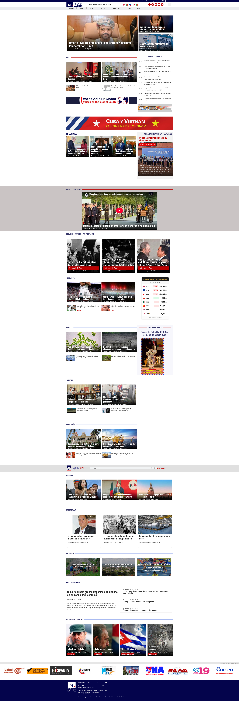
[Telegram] (159, 4)
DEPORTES (71, 278)
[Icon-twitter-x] (152, 4)
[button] (169, 4)
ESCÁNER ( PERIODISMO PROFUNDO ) (80, 234)
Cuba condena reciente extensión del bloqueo (140, 610)
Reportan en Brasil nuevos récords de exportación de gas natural (122, 454)
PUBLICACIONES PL (155, 327)
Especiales (103, 8)
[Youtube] (156, 4)
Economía (70, 424)
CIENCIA (69, 327)
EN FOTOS (70, 553)
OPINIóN (69, 475)
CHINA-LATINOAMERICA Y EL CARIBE (158, 134)
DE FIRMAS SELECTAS (74, 619)
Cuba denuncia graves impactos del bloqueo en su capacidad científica (92, 593)
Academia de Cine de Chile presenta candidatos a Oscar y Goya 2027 (121, 409)
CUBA (68, 57)
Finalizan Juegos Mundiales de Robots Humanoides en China (87, 357)
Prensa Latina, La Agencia (149, 1)
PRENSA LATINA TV (73, 189)
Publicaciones (116, 8)
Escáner (91, 8)
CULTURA (71, 380)
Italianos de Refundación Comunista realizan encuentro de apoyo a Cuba (145, 592)
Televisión (128, 8)
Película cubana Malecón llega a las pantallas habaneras (87, 409)
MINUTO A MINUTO (155, 57)
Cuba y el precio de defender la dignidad (138, 601)
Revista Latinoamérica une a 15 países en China (152, 139)
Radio (138, 8)
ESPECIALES (71, 510)
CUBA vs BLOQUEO (73, 583)
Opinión (81, 8)
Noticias (71, 8)
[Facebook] (149, 4)
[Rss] (162, 4)
